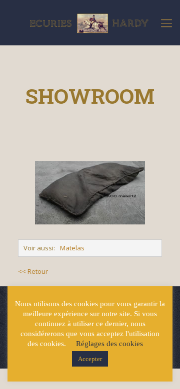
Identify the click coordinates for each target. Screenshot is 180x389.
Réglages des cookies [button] (109, 344)
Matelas (72, 247)
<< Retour (33, 271)
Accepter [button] (90, 359)
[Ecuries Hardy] (90, 22)
